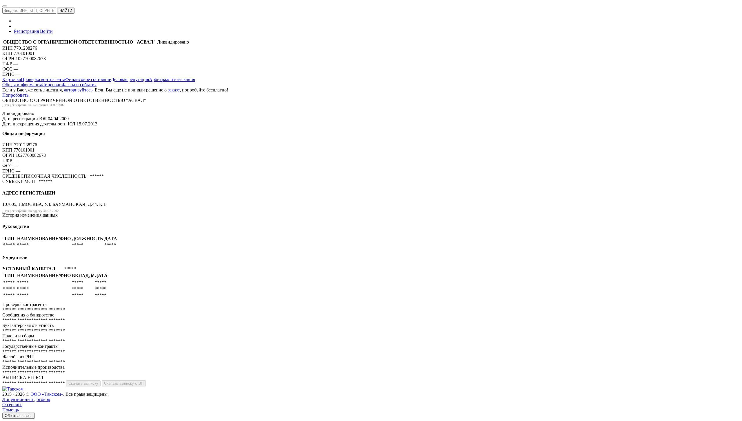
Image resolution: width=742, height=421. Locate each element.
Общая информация (22, 84)
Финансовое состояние (88, 79)
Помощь (10, 409)
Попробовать (15, 95)
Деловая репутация (130, 79)
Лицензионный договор (26, 399)
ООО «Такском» (46, 394)
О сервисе (12, 404)
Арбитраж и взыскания (172, 79)
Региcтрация (26, 31)
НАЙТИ (65, 10)
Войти (46, 31)
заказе (174, 89)
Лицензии (52, 84)
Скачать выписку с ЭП (123, 383)
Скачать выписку (83, 383)
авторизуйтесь (78, 89)
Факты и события (79, 84)
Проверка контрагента (43, 79)
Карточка (11, 79)
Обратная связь (18, 415)
